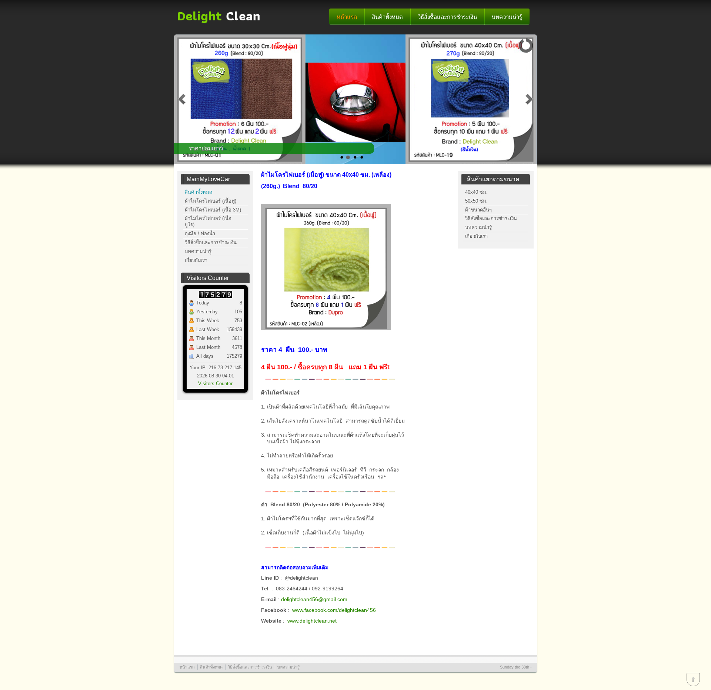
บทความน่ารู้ (507, 17)
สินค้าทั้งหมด (387, 17)
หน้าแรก (347, 17)
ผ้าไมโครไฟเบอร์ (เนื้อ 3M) (213, 210)
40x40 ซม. (476, 192)
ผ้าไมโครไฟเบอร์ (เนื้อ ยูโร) (208, 221)
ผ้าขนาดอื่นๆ (478, 210)
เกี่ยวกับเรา (196, 260)
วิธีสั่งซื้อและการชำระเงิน (447, 17)
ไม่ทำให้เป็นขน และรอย (217, 148)
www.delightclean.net (312, 621)
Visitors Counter (215, 383)
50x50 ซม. (476, 201)
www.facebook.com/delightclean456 (334, 610)
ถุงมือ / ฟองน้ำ (200, 233)
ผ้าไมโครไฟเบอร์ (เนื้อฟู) (210, 201)
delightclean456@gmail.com (314, 599)
